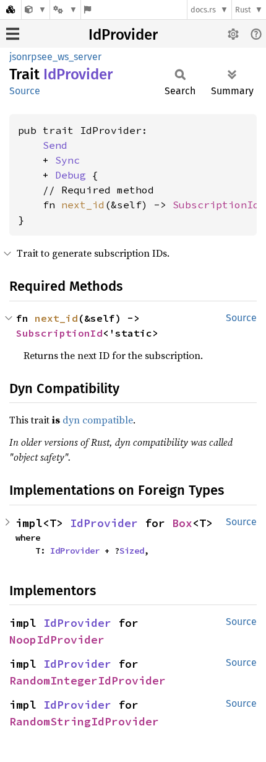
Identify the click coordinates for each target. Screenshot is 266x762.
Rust (243, 9)
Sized (131, 550)
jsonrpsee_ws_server (55, 57)
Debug (70, 175)
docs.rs (203, 9)
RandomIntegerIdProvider (87, 680)
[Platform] (65, 9)
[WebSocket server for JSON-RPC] (35, 9)
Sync (67, 160)
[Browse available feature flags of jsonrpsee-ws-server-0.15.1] (87, 9)
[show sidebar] (12, 34)
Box (182, 523)
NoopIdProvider (57, 639)
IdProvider (123, 34)
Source (24, 91)
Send (55, 145)
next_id (83, 204)
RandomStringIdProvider (84, 721)
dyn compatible (97, 420)
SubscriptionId (216, 204)
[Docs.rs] (10, 9)
